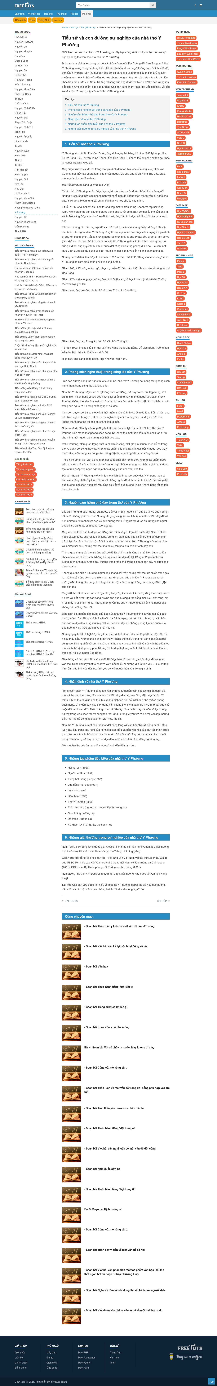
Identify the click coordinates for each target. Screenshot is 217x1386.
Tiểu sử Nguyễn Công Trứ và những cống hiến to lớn (34, 390)
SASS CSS (183, 132)
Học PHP (83, 1352)
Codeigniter (183, 171)
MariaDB (181, 248)
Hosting (48, 13)
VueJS (180, 137)
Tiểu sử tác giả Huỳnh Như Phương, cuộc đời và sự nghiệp (34, 330)
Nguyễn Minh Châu (25, 198)
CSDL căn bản (185, 221)
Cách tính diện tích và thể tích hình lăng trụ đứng (40, 551)
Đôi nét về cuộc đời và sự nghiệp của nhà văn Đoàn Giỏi (34, 269)
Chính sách (21, 1362)
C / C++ (181, 293)
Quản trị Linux (184, 71)
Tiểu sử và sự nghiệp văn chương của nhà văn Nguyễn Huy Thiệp (34, 312)
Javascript (182, 95)
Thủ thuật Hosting (186, 77)
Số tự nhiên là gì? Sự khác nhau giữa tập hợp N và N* (40, 520)
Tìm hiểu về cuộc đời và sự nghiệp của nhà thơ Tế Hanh (35, 321)
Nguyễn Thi (21, 217)
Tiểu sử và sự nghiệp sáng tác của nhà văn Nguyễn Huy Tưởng (35, 381)
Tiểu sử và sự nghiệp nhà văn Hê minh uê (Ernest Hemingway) (35, 415)
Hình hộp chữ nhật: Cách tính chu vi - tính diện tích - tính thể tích (41, 541)
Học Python (84, 1362)
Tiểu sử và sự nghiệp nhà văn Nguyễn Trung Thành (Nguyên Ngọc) (35, 441)
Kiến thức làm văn (25, 479)
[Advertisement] (36, 730)
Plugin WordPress (186, 48)
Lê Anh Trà (20, 75)
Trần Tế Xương (23, 84)
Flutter (180, 359)
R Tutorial (182, 325)
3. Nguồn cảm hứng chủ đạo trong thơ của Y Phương (96, 114)
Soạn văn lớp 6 (24, 484)
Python (181, 261)
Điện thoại (52, 1362)
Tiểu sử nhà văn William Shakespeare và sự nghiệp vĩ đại (35, 338)
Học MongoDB (185, 216)
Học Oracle (183, 227)
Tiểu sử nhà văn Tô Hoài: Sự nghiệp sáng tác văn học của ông (41, 573)
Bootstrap (182, 121)
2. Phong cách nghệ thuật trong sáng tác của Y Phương (97, 109)
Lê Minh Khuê (22, 193)
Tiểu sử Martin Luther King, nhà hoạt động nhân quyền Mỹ (34, 355)
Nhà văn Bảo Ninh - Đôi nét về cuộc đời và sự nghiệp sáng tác (35, 278)
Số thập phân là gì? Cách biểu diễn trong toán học (40, 583)
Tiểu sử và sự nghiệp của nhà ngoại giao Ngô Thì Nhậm (36, 372)
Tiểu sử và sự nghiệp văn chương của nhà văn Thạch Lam (34, 261)
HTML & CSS (184, 116)
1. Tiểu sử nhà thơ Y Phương (82, 105)
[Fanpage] (195, 5)
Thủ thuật (61, 13)
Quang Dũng (21, 60)
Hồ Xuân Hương (23, 79)
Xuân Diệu (20, 155)
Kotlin (180, 298)
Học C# (181, 277)
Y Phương (20, 212)
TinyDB (181, 243)
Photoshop (183, 427)
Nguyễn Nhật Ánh (24, 42)
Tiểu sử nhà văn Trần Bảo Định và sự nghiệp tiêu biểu (34, 450)
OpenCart (182, 187)
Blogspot (181, 198)
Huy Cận (19, 188)
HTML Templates (186, 37)
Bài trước (71, 901)
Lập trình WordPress (188, 53)
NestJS (181, 143)
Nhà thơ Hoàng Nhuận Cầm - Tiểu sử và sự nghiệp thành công (36, 287)
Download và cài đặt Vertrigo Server (42, 614)
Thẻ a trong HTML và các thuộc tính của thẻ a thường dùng (41, 675)
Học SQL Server (185, 232)
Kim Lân (19, 184)
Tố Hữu (19, 98)
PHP (179, 166)
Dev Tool (182, 387)
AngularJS (182, 100)
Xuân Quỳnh (21, 174)
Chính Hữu (20, 113)
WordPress (34, 13)
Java (179, 266)
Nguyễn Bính (21, 179)
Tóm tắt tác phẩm (25, 469)
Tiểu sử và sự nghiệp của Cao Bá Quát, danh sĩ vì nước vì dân (35, 398)
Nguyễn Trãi (21, 117)
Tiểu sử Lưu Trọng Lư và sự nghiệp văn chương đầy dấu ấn (35, 295)
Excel (180, 406)
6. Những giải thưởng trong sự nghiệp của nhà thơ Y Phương (100, 128)
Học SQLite (183, 237)
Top (211, 1381)
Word (180, 411)
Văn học (58, 20)
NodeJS (181, 193)
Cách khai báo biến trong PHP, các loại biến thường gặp (40, 604)
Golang (181, 303)
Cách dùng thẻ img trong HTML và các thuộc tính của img (41, 663)
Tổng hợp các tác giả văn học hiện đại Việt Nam (40, 511)
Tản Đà (18, 146)
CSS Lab (182, 468)
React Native (184, 343)
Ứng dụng (51, 1367)
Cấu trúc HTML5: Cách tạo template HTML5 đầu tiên (40, 653)
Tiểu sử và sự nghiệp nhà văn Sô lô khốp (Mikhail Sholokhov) (33, 407)
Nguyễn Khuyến (23, 51)
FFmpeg (181, 393)
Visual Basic (183, 314)
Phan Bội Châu (23, 94)
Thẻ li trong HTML (36, 622)
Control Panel (184, 382)
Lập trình (20, 13)
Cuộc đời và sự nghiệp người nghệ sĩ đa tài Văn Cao (36, 347)
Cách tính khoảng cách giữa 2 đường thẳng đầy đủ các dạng (41, 562)
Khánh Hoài (21, 37)
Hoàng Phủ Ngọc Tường (27, 207)
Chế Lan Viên (22, 103)
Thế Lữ (18, 160)
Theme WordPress (187, 43)
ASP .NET (182, 319)
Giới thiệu (20, 1352)
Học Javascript (86, 1357)
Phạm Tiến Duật (23, 122)
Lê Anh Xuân (21, 141)
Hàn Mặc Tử (21, 169)
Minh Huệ (20, 131)
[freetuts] (37, 4)
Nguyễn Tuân (22, 150)
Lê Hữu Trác (21, 65)
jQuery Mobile (184, 111)
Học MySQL (183, 211)
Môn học (87, 13)
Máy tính (51, 1352)
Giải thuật (182, 309)
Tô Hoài (19, 165)
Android (181, 353)
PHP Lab (182, 474)
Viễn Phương (22, 226)
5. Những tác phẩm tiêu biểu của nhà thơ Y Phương (95, 124)
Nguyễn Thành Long (25, 221)
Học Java (83, 1367)
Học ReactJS (184, 148)
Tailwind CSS (184, 153)
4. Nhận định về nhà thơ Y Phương (85, 119)
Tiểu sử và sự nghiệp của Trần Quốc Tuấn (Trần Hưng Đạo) (34, 252)
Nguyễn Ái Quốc (23, 136)
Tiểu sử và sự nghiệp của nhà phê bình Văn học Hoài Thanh (35, 364)
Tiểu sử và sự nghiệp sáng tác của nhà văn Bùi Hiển (35, 304)
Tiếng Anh (20, 20)
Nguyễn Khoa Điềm (25, 89)
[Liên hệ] (200, 5)
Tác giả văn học (24, 464)
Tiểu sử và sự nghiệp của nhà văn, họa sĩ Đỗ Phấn (35, 433)
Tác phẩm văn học (25, 474)
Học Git (181, 372)
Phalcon (181, 182)
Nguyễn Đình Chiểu (25, 108)
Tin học (74, 13)
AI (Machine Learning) (188, 330)
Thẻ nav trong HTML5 (38, 632)
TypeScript (182, 127)
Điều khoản (21, 1367)
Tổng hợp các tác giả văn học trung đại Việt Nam (40, 530)
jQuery (180, 105)
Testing (181, 377)
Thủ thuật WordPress (188, 59)
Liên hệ (19, 1357)
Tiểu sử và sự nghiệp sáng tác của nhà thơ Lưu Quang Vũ (35, 424)
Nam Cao (20, 56)
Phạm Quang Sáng (25, 203)
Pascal (180, 271)
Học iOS (181, 348)
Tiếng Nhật (44, 20)
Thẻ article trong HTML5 (39, 641)
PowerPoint (183, 416)
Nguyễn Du (21, 46)
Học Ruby (182, 282)
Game (49, 1357)
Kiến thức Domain (186, 82)
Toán (32, 20)
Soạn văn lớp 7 (24, 489)
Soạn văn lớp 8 (24, 494)
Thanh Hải (20, 231)
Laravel (181, 177)
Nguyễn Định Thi (24, 127)
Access (181, 422)
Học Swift (182, 287)
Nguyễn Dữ (21, 70)
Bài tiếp (162, 901)
